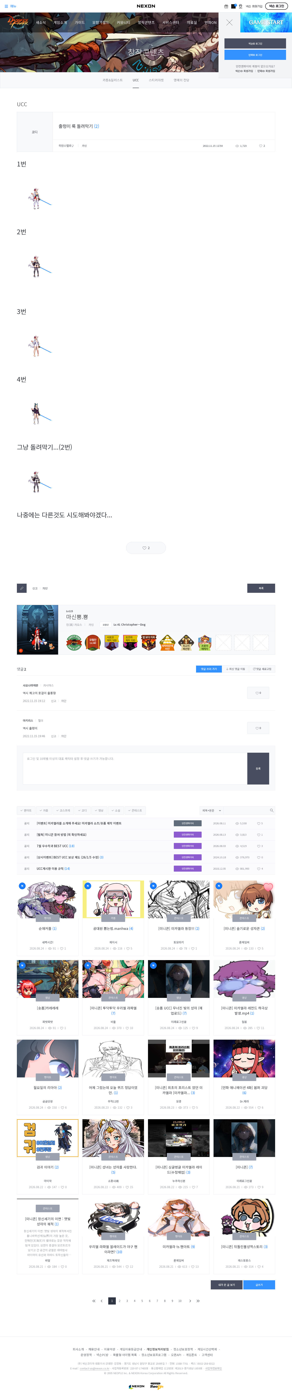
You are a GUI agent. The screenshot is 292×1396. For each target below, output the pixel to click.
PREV (101, 1301)
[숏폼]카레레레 (47, 1007)
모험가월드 (100, 22)
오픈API (176, 1355)
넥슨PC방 (102, 1355)
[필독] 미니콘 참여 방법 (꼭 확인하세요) (61, 834)
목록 (261, 588)
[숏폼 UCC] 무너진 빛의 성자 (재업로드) (178, 1010)
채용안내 (94, 1349)
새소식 (41, 22)
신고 (35, 588)
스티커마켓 (156, 80)
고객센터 (207, 1355)
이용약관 (109, 1349)
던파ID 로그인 (255, 54)
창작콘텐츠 (146, 22)
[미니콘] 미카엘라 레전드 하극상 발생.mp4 (244, 1010)
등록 (258, 768)
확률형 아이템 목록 (125, 1355)
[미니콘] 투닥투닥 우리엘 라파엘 (113, 1007)
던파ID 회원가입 (266, 71)
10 (180, 1301)
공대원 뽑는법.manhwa (111, 928)
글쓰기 (259, 1285)
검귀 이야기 (46, 1167)
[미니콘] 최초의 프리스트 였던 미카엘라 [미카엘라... (179, 1090)
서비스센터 (170, 22)
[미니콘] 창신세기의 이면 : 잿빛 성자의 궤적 (48, 1221)
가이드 (80, 22)
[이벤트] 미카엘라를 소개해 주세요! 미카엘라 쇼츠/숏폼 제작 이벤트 (79, 823)
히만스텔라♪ (67, 146)
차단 (45, 588)
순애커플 (45, 928)
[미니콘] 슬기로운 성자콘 (242, 928)
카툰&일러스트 (113, 80)
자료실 (192, 22)
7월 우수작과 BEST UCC (52, 846)
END (198, 1301)
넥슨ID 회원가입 (244, 71)
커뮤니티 (123, 22)
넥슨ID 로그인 (255, 43)
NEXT (190, 1301)
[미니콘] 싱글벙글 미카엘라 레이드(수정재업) (179, 1170)
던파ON (211, 22)
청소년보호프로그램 (153, 1355)
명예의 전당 (181, 80)
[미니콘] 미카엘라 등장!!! (176, 928)
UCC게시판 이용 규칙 (50, 868)
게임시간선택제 (207, 1349)
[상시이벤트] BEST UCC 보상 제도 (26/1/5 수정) (68, 857)
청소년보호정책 (183, 1349)
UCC (136, 80)
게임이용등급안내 (131, 1349)
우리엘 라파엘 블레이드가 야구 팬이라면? (113, 1249)
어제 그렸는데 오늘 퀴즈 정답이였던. (113, 1090)
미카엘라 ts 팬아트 (177, 1246)
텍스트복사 (22, 588)
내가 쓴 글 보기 (226, 1285)
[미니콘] (242, 1167)
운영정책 (86, 1355)
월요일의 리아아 (46, 1087)
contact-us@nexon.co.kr (94, 1368)
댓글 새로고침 (263, 669)
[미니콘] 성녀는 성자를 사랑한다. (113, 1167)
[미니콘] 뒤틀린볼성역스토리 (242, 1246)
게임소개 (60, 22)
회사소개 (78, 1349)
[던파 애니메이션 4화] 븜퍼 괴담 (244, 1087)
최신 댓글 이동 (236, 669)
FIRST (94, 1301)
